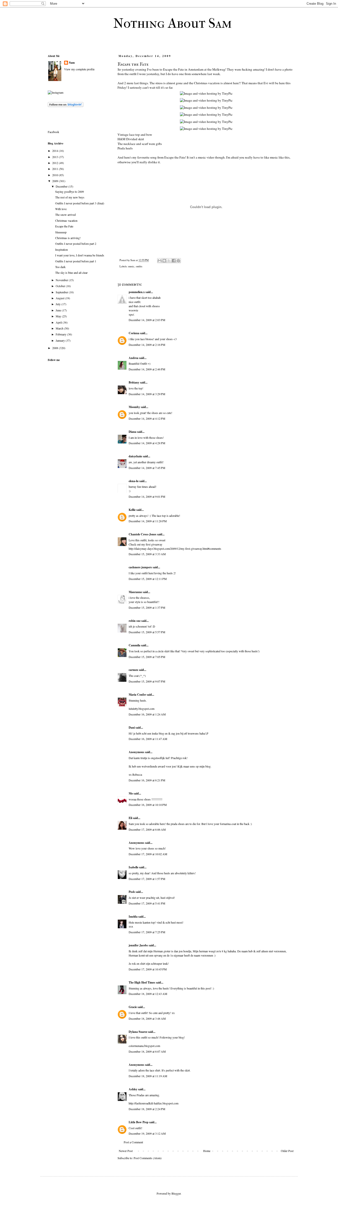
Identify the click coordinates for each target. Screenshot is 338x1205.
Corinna (134, 333)
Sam (72, 63)
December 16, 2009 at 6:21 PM (147, 780)
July (58, 304)
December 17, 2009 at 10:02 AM (148, 854)
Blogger (176, 1193)
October (61, 286)
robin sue (135, 621)
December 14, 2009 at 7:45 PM (147, 468)
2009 (55, 181)
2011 (55, 169)
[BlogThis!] (164, 260)
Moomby (134, 407)
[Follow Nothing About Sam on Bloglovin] (65, 106)
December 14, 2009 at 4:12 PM (147, 418)
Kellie (132, 510)
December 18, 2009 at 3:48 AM (147, 1018)
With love (61, 209)
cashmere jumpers (140, 567)
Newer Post (126, 1151)
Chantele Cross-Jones (142, 534)
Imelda (133, 916)
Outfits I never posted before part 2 (75, 244)
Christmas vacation (66, 220)
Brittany (134, 382)
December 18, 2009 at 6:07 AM (147, 1051)
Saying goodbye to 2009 (69, 191)
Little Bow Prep (138, 1122)
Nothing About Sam (172, 23)
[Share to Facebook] (173, 260)
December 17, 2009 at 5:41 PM (147, 903)
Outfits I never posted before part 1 (75, 261)
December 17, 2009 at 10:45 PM (148, 969)
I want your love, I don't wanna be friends (79, 255)
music (131, 266)
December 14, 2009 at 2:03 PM (147, 320)
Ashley (133, 1089)
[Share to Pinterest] (178, 260)
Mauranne (135, 592)
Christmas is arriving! (68, 238)
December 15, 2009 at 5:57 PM (147, 632)
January (61, 340)
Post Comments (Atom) (148, 1158)
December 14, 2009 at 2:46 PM (147, 369)
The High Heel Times (142, 982)
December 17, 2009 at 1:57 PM (147, 879)
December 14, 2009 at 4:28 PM (147, 443)
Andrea (133, 358)
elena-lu (134, 481)
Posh (132, 892)
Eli (130, 818)
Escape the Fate (64, 226)
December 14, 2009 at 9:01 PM (147, 496)
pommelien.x (137, 292)
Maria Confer (137, 694)
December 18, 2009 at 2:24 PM (147, 1109)
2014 (55, 151)
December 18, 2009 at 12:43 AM (148, 994)
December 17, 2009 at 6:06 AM (147, 829)
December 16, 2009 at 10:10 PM (148, 805)
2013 (55, 157)
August (60, 298)
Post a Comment (133, 1142)
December (62, 186)
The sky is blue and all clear (71, 272)
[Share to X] (169, 260)
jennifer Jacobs (138, 945)
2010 (55, 175)
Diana (132, 432)
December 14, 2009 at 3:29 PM (147, 394)
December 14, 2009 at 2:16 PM (147, 345)
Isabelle (133, 867)
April (59, 322)
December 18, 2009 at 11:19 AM (148, 1076)
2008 (55, 348)
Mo (131, 793)
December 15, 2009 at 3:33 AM (147, 554)
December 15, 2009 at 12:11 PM (148, 579)
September (62, 292)
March (60, 328)
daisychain (135, 456)
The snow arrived (65, 215)
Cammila (134, 645)
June (59, 310)
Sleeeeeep (61, 232)
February (61, 334)
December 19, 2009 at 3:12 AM (147, 1133)
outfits (139, 266)
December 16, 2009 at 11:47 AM (148, 739)
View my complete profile (79, 69)
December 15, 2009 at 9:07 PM (147, 681)
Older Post (287, 1151)
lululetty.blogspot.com (141, 709)
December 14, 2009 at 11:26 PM (148, 521)
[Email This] (159, 260)
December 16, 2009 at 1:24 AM (147, 714)
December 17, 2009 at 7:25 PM (147, 932)
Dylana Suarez (138, 1032)
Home (206, 1151)
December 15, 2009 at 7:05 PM (147, 657)
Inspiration (61, 249)
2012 (55, 163)
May (59, 316)
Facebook (53, 132)
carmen (133, 670)
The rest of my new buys (69, 197)
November (62, 280)
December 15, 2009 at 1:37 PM (147, 607)
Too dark (60, 267)
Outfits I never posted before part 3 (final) (79, 203)
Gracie (133, 1007)
